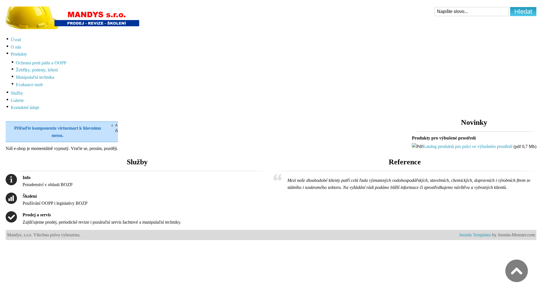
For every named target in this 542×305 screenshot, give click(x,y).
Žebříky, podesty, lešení (37, 69)
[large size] (116, 130)
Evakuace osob (29, 84)
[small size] (112, 125)
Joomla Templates (475, 234)
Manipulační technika (35, 77)
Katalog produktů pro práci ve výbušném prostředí (467, 146)
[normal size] (116, 125)
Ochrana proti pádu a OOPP (41, 62)
